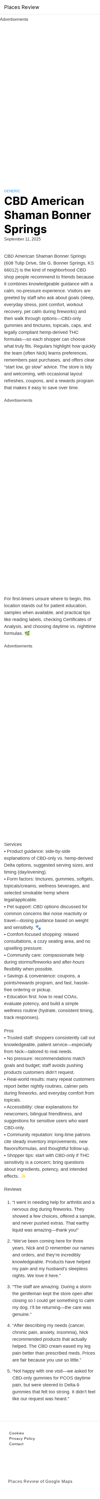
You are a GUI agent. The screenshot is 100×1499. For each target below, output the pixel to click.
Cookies (16, 1433)
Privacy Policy (22, 1438)
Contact (16, 1444)
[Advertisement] (50, 99)
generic (12, 191)
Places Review (21, 7)
